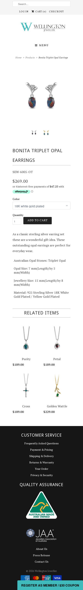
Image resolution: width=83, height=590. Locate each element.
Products (30, 57)
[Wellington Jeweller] (41, 28)
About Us (41, 549)
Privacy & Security (41, 475)
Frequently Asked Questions (41, 443)
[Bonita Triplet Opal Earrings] (41, 96)
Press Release (41, 555)
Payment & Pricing (41, 449)
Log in (23, 11)
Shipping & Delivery (41, 456)
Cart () (40, 11)
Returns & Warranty (41, 462)
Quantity (18, 215)
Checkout (56, 11)
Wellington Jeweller (46, 571)
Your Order (41, 469)
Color (16, 199)
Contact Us (41, 561)
